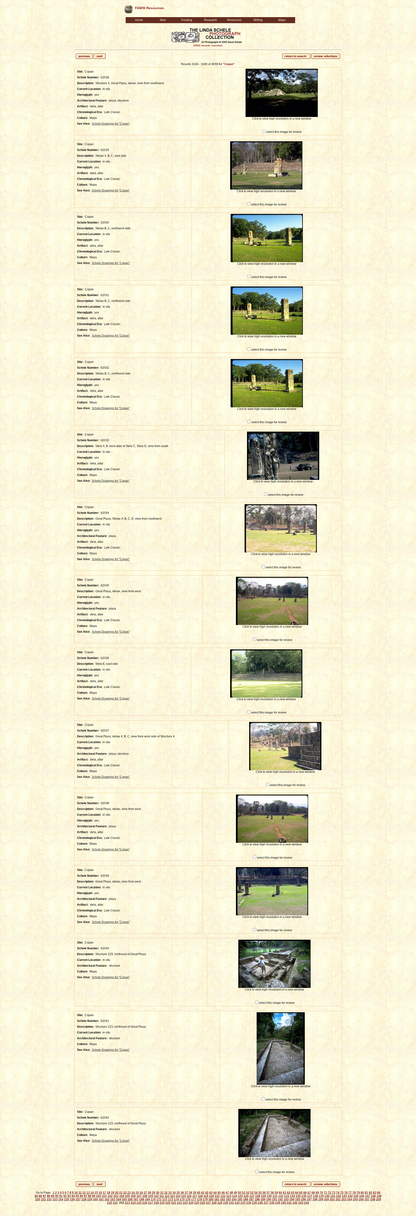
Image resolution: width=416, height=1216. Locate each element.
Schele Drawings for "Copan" (111, 123)
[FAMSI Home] (128, 8)
